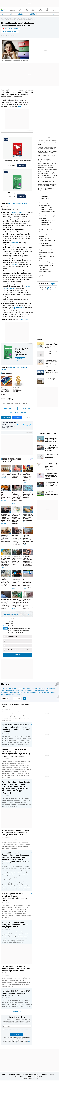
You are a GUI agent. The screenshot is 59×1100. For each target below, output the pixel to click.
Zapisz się (16, 1013)
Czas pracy (42, 232)
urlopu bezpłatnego (18, 308)
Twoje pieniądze (32, 14)
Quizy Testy (42, 280)
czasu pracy (14, 264)
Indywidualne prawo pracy (41, 669)
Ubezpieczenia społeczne (7, 669)
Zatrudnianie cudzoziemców (46, 438)
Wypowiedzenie (51, 667)
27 (47, 292)
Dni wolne (40, 344)
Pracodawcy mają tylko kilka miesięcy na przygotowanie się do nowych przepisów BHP (47, 168)
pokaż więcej (16, 990)
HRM (22, 669)
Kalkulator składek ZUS (45, 222)
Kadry (9, 14)
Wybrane (53, 140)
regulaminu (20, 1008)
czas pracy (14, 242)
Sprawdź (19, 360)
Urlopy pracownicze (44, 238)
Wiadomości (4, 667)
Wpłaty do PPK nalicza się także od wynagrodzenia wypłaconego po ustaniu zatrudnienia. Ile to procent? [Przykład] (46, 147)
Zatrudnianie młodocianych (27, 18)
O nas (3, 1053)
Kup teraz (21, 165)
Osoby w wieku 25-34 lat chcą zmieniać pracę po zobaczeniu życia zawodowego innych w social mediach (46, 172)
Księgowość (3, 14)
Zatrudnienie (21, 667)
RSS (16, 1055)
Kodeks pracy (16, 18)
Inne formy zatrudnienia (30, 671)
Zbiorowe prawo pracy (7, 671)
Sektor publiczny (20, 14)
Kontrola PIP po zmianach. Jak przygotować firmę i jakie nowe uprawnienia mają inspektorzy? (46, 180)
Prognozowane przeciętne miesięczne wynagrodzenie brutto (46, 276)
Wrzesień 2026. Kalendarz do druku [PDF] (45, 143)
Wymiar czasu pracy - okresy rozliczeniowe (46, 268)
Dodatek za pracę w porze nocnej (45, 262)
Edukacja (52, 14)
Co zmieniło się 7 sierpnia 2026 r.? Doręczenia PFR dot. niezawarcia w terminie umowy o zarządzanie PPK (47, 189)
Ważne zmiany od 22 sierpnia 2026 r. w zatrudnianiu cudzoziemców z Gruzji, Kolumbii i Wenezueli (47, 156)
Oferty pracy (19, 673)
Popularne (41, 140)
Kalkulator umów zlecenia (45, 207)
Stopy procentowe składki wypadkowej (45, 246)
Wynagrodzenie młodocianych (46, 265)
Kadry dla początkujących (7, 673)
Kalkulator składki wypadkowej (47, 220)
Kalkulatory (44, 196)
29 (52, 292)
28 (49, 292)
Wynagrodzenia (43, 236)
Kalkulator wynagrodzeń (45, 203)
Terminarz (44, 288)
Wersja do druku (10, 408)
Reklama (29, 1055)
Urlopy (28, 667)
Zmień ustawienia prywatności (30, 1053)
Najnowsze (47, 140)
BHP (17, 669)
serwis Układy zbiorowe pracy (17, 203)
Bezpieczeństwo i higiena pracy (47, 240)
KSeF (57, 14)
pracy (19, 106)
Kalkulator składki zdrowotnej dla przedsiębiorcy (47, 217)
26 (44, 292)
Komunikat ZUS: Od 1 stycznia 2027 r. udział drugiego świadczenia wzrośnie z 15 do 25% (46, 176)
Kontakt (22, 1055)
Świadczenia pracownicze (38, 667)
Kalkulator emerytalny (44, 224)
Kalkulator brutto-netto (44, 205)
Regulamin (44, 1053)
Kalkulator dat (42, 200)
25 (42, 292)
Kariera (52, 1053)
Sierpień (52, 288)
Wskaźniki (44, 243)
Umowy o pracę (43, 234)
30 (54, 292)
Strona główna (4, 18)
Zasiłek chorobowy (43, 271)
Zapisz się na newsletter (20, 412)
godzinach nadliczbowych (20, 212)
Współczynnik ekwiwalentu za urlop (46, 253)
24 (40, 292)
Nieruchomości (44, 14)
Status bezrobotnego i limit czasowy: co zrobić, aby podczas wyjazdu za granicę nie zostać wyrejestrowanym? (46, 185)
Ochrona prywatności (14, 1053)
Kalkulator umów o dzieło (45, 209)
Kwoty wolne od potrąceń (45, 250)
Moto (38, 14)
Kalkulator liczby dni (44, 198)
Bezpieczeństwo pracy (48, 671)
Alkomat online (42, 226)
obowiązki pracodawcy (21, 403)
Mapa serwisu (38, 1055)
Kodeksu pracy (23, 319)
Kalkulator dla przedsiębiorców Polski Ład (47, 212)
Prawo (26, 14)
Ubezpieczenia (18, 671)
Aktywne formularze (48, 230)
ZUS (39, 671)
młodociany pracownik (7, 403)
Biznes (14, 14)
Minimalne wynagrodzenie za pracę (46, 257)
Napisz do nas (26, 408)
